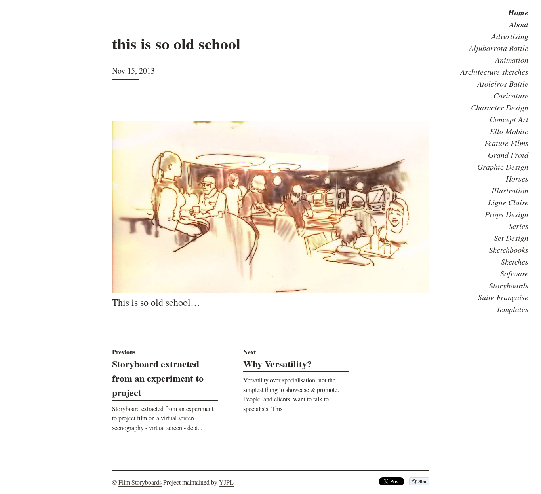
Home (518, 12)
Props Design (506, 214)
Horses (517, 178)
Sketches (514, 261)
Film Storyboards (140, 482)
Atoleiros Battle (502, 83)
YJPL (226, 482)
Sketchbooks (508, 249)
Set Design (511, 238)
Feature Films (506, 143)
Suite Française (503, 297)
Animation (511, 60)
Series (518, 226)
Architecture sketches (494, 71)
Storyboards (508, 285)
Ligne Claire (508, 202)
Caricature (510, 95)
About (518, 24)
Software (514, 273)
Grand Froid (508, 155)
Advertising (509, 36)
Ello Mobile (509, 131)
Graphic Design (502, 166)
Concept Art (509, 119)
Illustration (509, 190)
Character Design (499, 107)
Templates (512, 309)
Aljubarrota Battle (498, 48)
